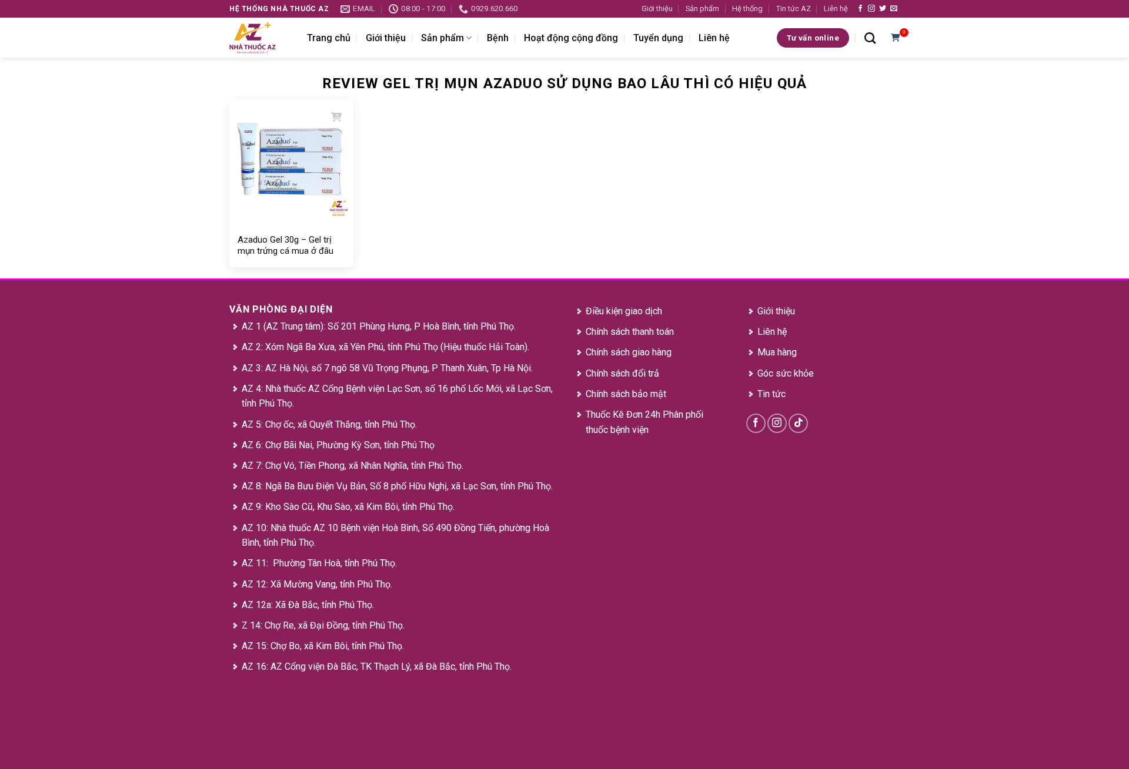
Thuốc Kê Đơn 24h (623, 414)
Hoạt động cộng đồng (571, 37)
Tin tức (771, 393)
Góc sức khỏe (785, 373)
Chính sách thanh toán (630, 331)
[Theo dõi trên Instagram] (871, 9)
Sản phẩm (702, 8)
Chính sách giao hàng (629, 352)
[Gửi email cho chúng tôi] (893, 9)
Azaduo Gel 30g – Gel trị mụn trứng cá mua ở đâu (285, 245)
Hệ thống (747, 8)
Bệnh (498, 37)
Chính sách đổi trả (622, 373)
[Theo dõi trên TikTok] (798, 423)
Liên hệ (836, 8)
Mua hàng (777, 352)
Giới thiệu (657, 8)
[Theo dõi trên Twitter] (882, 9)
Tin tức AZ (793, 8)
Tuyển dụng (658, 37)
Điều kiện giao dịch (624, 311)
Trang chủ (328, 37)
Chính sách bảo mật (626, 393)
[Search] (870, 38)
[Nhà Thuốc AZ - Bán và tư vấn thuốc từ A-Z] (259, 37)
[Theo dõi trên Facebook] (860, 9)
